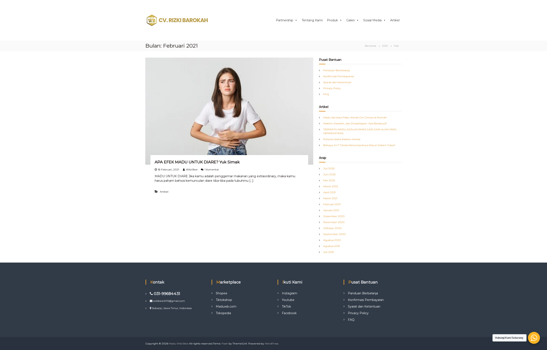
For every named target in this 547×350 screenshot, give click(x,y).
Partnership (284, 20)
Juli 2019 (328, 252)
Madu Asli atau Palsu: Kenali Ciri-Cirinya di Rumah (355, 117)
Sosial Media (372, 20)
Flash (225, 343)
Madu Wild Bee (178, 343)
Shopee (221, 293)
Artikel (395, 20)
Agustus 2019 (331, 246)
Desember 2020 (334, 216)
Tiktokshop (224, 300)
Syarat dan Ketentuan (337, 82)
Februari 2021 (332, 204)
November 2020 (334, 222)
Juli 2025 (328, 168)
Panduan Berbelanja (336, 70)
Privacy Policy (332, 88)
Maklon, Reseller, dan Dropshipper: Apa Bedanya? (355, 123)
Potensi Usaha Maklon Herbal (341, 139)
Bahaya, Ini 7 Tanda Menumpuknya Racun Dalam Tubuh (359, 145)
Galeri (350, 20)
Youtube (288, 300)
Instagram (289, 293)
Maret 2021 (330, 198)
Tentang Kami (312, 20)
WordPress (271, 343)
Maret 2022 (330, 186)
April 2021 (329, 192)
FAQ (326, 94)
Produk (332, 20)
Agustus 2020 (332, 240)
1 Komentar (211, 169)
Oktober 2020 (332, 228)
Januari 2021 (331, 210)
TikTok (286, 306)
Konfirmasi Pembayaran (338, 76)
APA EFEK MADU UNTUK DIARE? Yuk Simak (197, 162)
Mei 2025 (329, 180)
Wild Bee (192, 169)
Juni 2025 (329, 174)
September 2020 (334, 234)
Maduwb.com (226, 306)
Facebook (289, 313)
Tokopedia (223, 313)
